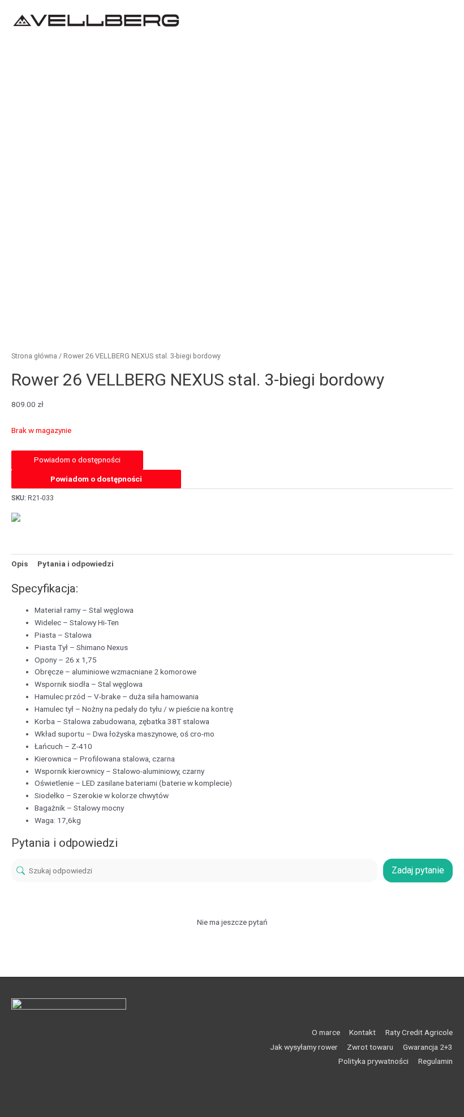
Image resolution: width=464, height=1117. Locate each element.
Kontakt (362, 1032)
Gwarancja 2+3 (428, 1046)
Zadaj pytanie (418, 870)
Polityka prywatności (373, 1061)
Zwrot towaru (370, 1046)
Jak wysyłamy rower (304, 1046)
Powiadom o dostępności (96, 478)
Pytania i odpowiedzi (75, 563)
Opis (19, 563)
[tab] (19, 564)
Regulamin (435, 1061)
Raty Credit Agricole (419, 1032)
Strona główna (34, 356)
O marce (326, 1032)
